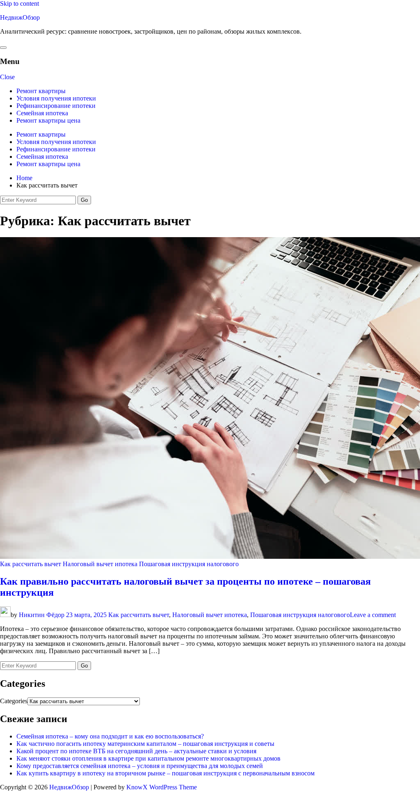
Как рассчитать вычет (30, 563)
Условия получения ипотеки (56, 98)
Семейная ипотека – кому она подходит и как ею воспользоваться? (110, 736)
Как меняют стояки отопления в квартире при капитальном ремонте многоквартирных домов (148, 758)
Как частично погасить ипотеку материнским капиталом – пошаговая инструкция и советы (145, 743)
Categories (13, 700)
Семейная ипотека (42, 113)
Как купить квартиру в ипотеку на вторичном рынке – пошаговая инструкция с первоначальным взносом (165, 773)
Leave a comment (373, 614)
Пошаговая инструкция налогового (189, 563)
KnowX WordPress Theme (161, 787)
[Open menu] (3, 47)
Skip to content (19, 3)
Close (7, 76)
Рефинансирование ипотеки (56, 105)
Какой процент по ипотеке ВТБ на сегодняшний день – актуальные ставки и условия (136, 751)
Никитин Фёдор (41, 614)
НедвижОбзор (20, 17)
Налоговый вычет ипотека (100, 563)
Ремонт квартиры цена (48, 120)
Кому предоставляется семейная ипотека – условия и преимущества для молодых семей (139, 765)
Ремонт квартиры (41, 90)
